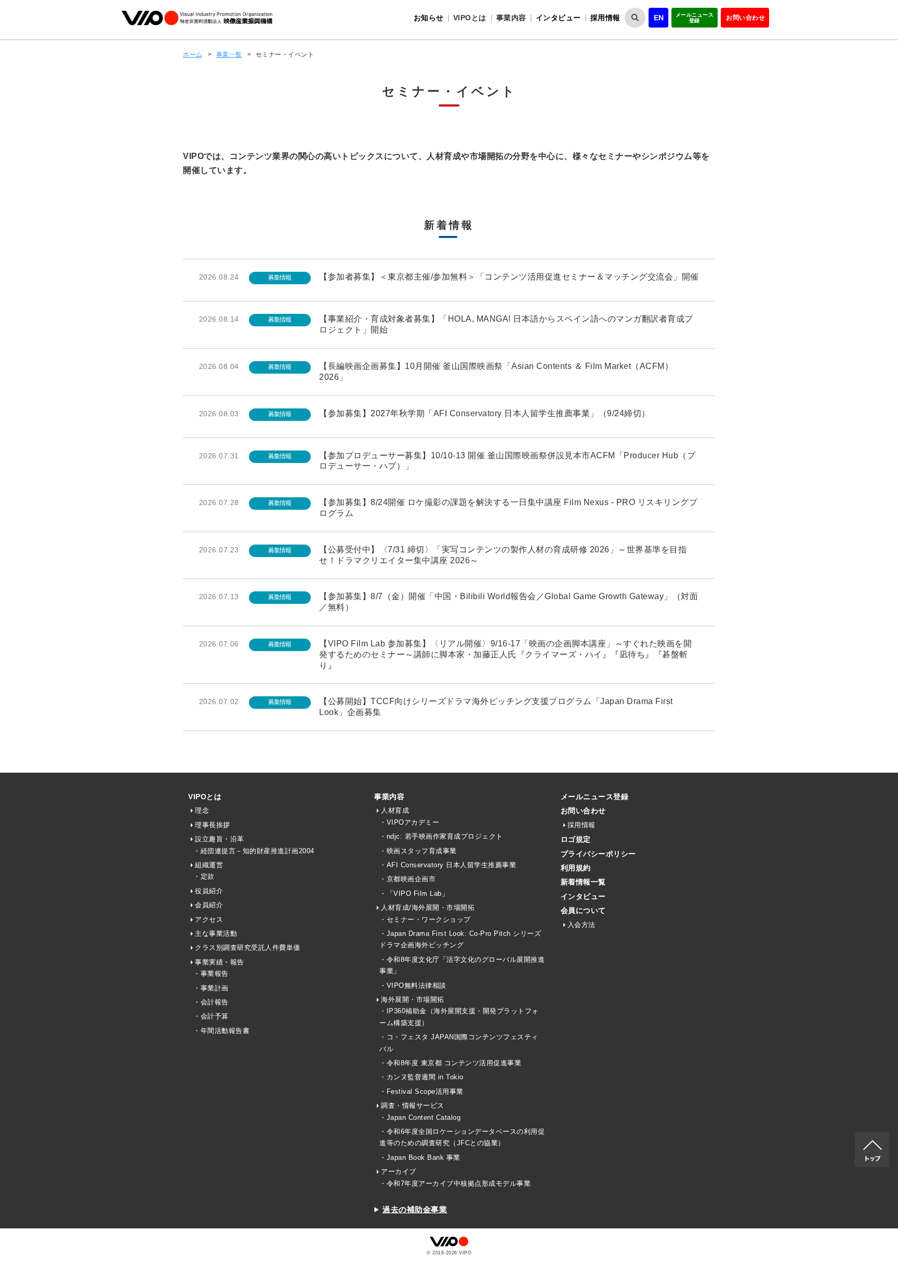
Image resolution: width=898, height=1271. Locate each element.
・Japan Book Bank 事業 (419, 1157)
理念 (202, 810)
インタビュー (558, 18)
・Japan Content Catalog (419, 1117)
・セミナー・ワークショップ (425, 919)
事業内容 (389, 796)
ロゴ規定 (576, 839)
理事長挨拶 (212, 825)
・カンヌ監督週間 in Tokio (421, 1077)
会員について (583, 910)
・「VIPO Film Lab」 (413, 893)
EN (659, 18)
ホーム (193, 54)
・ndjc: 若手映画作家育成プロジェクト (441, 836)
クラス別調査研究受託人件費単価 (247, 947)
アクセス (209, 919)
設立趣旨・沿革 (219, 839)
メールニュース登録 (695, 17)
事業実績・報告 (219, 962)
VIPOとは (204, 796)
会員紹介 (209, 905)
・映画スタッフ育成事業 (418, 851)
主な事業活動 (216, 933)
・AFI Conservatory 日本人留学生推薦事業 (447, 865)
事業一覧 (229, 54)
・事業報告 (211, 973)
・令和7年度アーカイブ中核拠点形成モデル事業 (455, 1183)
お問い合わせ (745, 17)
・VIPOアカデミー (409, 822)
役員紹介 (209, 891)
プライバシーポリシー (598, 854)
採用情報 (605, 18)
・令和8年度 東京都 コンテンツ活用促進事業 (450, 1063)
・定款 (204, 876)
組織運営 (209, 865)
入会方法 (581, 925)
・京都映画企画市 (407, 879)
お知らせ (429, 18)
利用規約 (576, 868)
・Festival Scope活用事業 (421, 1091)
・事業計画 (211, 988)
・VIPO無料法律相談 (412, 985)
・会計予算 (211, 1016)
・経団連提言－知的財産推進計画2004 (253, 851)
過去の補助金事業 (414, 1209)
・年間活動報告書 (221, 1031)
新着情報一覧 (583, 882)
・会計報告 (211, 1002)
